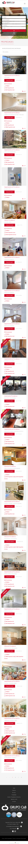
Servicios (14, 792)
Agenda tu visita (14, 799)
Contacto (14, 801)
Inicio (14, 788)
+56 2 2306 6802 (13, 828)
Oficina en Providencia (10, 466)
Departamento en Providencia (11, 75)
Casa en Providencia (9, 220)
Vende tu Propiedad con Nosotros (14, 797)
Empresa (14, 790)
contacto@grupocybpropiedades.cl (13, 826)
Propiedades (14, 794)
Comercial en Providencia (10, 396)
